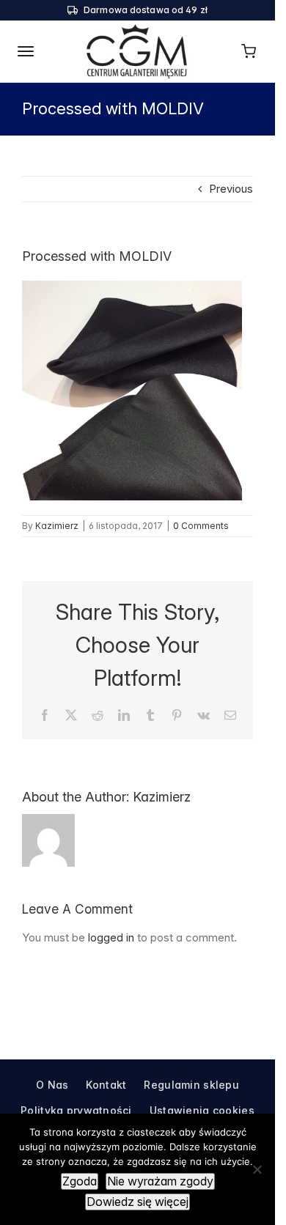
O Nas (52, 1084)
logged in (111, 937)
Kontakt (106, 1084)
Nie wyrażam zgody (160, 1181)
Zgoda (79, 1181)
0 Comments (201, 525)
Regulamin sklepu (191, 1084)
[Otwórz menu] (26, 51)
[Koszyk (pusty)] (248, 51)
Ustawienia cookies (202, 1110)
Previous (231, 189)
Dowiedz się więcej (137, 1201)
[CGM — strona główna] (137, 51)
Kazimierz (56, 525)
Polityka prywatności (76, 1110)
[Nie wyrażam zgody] (256, 1169)
